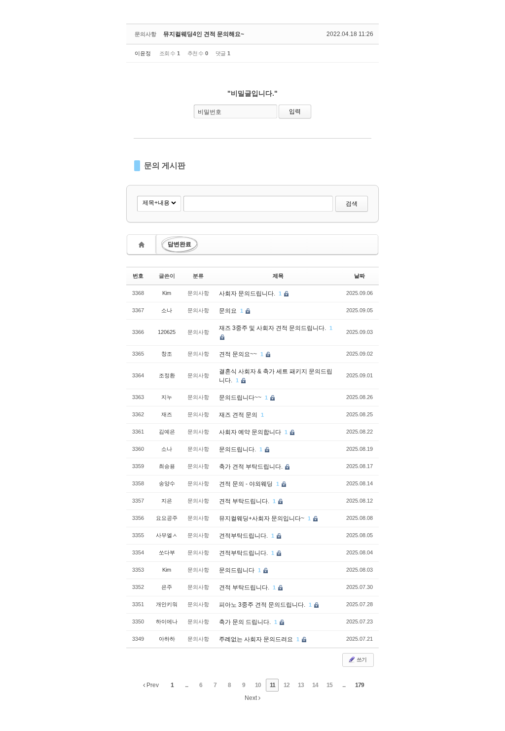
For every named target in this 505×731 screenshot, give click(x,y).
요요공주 (167, 518)
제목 (278, 276)
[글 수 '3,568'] (143, 244)
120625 (167, 332)
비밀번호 (209, 112)
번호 (138, 276)
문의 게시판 (164, 165)
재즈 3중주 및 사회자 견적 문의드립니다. (273, 328)
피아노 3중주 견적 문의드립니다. (263, 604)
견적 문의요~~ (238, 354)
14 (315, 685)
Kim (166, 293)
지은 (166, 501)
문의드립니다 (237, 570)
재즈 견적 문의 (239, 414)
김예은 (167, 432)
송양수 (167, 483)
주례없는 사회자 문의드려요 (256, 639)
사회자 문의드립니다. (248, 293)
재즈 (166, 414)
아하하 (167, 639)
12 (286, 685)
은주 (166, 587)
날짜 (359, 276)
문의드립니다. (238, 449)
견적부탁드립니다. (244, 535)
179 (359, 685)
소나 (166, 310)
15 (329, 685)
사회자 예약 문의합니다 (251, 432)
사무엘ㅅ (167, 535)
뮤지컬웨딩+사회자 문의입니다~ (262, 518)
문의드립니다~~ (241, 397)
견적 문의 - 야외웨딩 (246, 483)
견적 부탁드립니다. (245, 501)
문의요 (228, 310)
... (186, 685)
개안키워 (167, 604)
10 (258, 685)
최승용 (167, 466)
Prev (152, 685)
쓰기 (361, 659)
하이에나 (167, 621)
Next (251, 697)
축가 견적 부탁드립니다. (251, 466)
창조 (166, 354)
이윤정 (143, 53)
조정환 (167, 375)
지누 (166, 397)
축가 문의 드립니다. (245, 622)
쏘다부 (167, 552)
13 (301, 685)
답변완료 (179, 244)
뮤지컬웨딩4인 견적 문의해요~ (203, 34)
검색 (352, 203)
